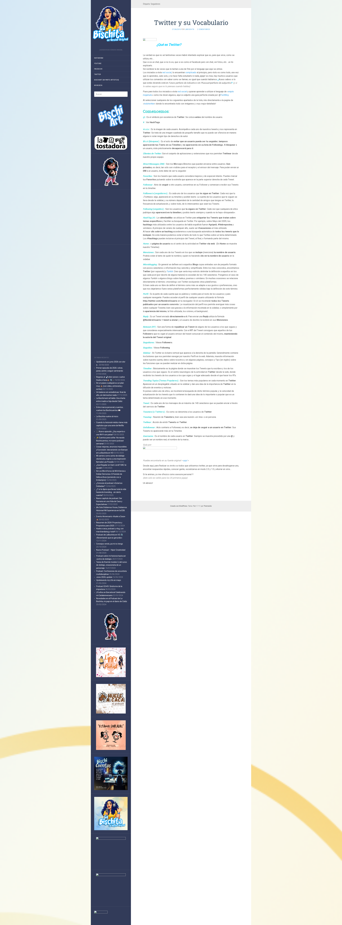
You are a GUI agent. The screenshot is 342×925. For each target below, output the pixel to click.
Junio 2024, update (104, 577)
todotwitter (149, 103)
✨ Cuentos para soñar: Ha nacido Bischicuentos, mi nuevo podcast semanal (110, 441)
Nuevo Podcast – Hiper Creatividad (110, 550)
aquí (185, 460)
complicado (190, 72)
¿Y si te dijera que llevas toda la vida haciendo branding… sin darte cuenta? (111, 492)
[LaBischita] (111, 25)
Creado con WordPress (178, 506)
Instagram (98, 58)
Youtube (97, 63)
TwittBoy (225, 95)
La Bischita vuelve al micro (107, 416)
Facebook (98, 69)
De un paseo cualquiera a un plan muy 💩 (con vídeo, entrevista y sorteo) (110, 386)
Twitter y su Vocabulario (191, 22)
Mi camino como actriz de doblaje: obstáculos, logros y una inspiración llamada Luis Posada (111, 459)
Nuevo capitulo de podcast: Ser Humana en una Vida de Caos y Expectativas (109, 501)
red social (167, 72)
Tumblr (170, 271)
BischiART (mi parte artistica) (106, 80)
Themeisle (208, 506)
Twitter (97, 74)
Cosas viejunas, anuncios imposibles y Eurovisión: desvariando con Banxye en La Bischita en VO (112, 450)
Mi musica (98, 85)
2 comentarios (203, 29)
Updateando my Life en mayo (108, 580)
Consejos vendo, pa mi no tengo (109, 544)
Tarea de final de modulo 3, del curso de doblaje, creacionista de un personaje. (111, 565)
